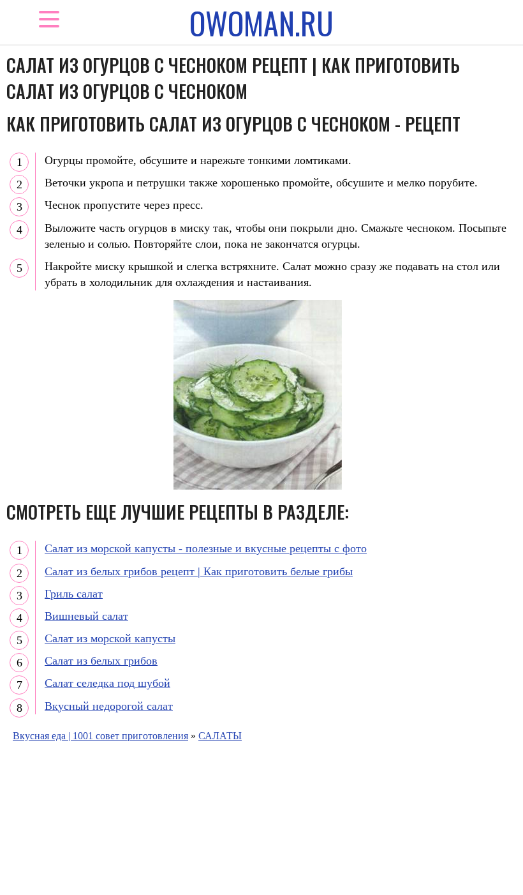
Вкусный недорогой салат (109, 706)
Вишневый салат (86, 616)
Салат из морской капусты (110, 638)
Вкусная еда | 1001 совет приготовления (100, 735)
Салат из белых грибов (101, 660)
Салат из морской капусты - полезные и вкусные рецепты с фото (206, 548)
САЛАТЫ (220, 735)
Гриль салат (74, 593)
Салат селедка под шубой (107, 683)
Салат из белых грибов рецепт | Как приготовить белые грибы (199, 571)
